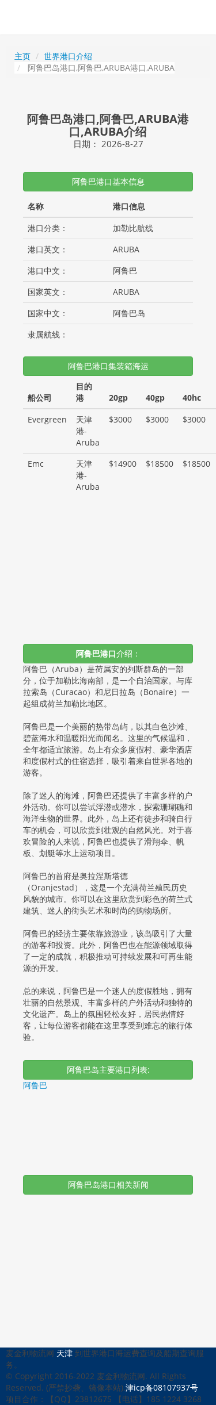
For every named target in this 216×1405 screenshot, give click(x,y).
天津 (64, 1353)
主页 (22, 56)
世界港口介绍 (68, 56)
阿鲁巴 (35, 1085)
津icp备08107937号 (162, 1387)
